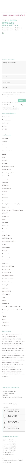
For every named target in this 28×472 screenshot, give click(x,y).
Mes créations (6, 247)
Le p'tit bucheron (16, 353)
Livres (3, 244)
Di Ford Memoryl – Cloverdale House (12, 210)
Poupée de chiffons (7, 275)
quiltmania (5, 288)
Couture (4, 191)
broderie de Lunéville (8, 166)
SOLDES (4, 129)
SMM (3, 297)
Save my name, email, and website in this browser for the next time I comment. (13, 95)
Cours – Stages (6, 188)
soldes (4, 300)
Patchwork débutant (8, 266)
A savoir (4, 141)
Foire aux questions (8, 393)
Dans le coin (5, 207)
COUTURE (20, 343)
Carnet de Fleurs (6, 176)
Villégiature (5, 322)
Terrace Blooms (6, 120)
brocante (4, 160)
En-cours (20, 346)
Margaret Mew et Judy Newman (15, 357)
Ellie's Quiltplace (12, 346)
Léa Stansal (21, 355)
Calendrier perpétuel (8, 173)
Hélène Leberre (6, 350)
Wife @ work (5, 325)
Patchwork (5, 263)
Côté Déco (5, 185)
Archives (5, 395)
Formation (5, 229)
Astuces (4, 144)
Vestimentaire (21, 374)
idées (3, 232)
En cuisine (5, 348)
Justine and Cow (19, 350)
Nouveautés (5, 260)
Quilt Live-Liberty (7, 282)
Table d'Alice (14, 371)
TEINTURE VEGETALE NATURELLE (11, 307)
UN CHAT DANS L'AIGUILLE (9, 374)
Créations (5, 197)
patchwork (22, 360)
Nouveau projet (6, 257)
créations (4, 346)
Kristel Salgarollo (7, 238)
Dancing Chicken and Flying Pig (11, 204)
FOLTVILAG (5, 225)
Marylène (17, 28)
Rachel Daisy (5, 117)
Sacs (18, 369)
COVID (4, 194)
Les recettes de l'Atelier (8, 241)
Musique (4, 250)
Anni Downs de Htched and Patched (12, 334)
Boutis (4, 154)
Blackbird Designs (7, 339)
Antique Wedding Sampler (9, 336)
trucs (3, 319)
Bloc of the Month (7, 151)
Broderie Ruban (6, 169)
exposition (14, 348)
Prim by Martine (6, 364)
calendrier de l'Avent (18, 341)
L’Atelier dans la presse (9, 391)
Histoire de (20, 348)
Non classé (5, 254)
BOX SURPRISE (17, 339)
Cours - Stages (13, 343)
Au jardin (4, 148)
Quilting (4, 367)
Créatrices (5, 201)
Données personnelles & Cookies (12, 397)
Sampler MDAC (6, 291)
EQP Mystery (5, 216)
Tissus (4, 316)
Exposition (5, 222)
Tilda (3, 313)
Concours (5, 182)
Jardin (12, 350)
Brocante (4, 341)
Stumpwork (5, 303)
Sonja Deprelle (6, 371)
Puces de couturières (8, 278)
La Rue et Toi (5, 123)
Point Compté (6, 269)
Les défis (4, 355)
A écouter (5, 138)
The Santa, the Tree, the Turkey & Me (12, 310)
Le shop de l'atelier (13, 355)
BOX (3, 157)
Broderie (4, 163)
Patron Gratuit (6, 362)
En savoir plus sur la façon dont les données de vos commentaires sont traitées (13, 107)
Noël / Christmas (13, 360)
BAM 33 (4, 126)
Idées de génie (6, 235)
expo (3, 219)
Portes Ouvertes (6, 272)
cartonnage (5, 179)
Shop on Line (6, 294)
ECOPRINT (5, 213)
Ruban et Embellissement (9, 369)
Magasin (4, 357)
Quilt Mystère (5, 285)
